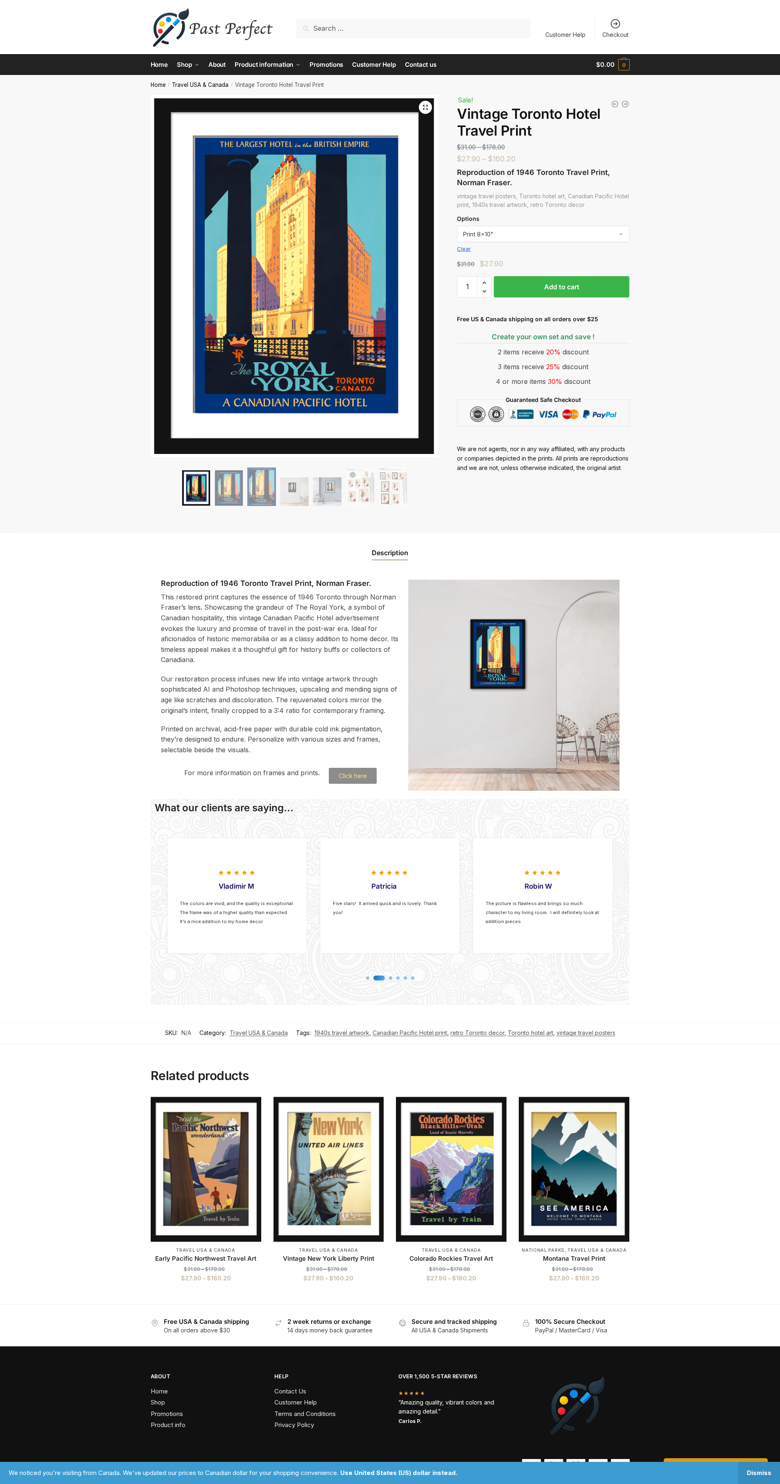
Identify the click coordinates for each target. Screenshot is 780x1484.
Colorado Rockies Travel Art (451, 1258)
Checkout (615, 34)
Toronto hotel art (530, 1032)
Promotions (167, 1414)
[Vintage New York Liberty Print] (329, 1169)
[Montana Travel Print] (574, 1169)
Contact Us (290, 1391)
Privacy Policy (294, 1425)
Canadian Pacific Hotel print (410, 1032)
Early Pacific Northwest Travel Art (205, 1258)
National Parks (543, 1250)
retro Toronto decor (477, 1032)
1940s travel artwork (341, 1032)
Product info (168, 1425)
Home (158, 85)
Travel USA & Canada (200, 85)
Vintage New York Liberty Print (328, 1258)
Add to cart (561, 287)
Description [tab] (390, 553)
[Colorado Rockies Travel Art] (451, 1169)
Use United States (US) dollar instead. (398, 1473)
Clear (464, 248)
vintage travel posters (585, 1032)
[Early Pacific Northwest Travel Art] (206, 1169)
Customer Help (565, 34)
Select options (205, 1294)
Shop (158, 1402)
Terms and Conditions (305, 1414)
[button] (425, 107)
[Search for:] (413, 28)
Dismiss (759, 1473)
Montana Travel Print (574, 1258)
